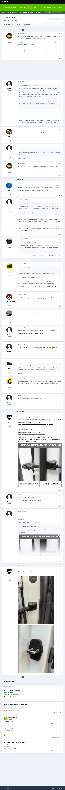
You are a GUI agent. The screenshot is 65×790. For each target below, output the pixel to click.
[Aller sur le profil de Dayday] (9, 363)
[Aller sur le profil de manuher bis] (4, 696)
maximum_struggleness (9, 301)
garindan (5, 692)
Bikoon (9, 245)
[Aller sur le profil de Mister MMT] (4, 735)
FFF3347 (9, 88)
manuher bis (8, 696)
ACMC (9, 318)
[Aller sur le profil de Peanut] (9, 186)
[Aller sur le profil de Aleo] (9, 381)
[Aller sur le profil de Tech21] (9, 417)
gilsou (5, 719)
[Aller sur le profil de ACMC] (9, 313)
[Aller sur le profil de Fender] (4, 24)
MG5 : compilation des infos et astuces (15, 704)
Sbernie (5, 744)
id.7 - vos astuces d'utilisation (12, 690)
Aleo (9, 386)
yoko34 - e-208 (8, 729)
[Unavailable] (39, 535)
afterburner (6, 705)
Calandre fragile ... (13, 717)
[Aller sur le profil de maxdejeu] (9, 347)
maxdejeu (9, 351)
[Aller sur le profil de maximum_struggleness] (9, 297)
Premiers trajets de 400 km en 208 (14, 742)
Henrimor (7, 721)
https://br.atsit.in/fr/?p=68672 (55, 115)
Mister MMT (8, 735)
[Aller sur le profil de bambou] (9, 330)
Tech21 (9, 422)
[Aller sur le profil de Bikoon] (9, 241)
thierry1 (9, 271)
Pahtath (32, 267)
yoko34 (5, 730)
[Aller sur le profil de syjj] (9, 514)
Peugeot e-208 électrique (24, 24)
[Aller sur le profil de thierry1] (9, 266)
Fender (8, 24)
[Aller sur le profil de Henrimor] (4, 721)
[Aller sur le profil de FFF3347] (9, 84)
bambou (9, 334)
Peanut (9, 190)
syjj (9, 518)
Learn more (2, 2)
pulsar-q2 (8, 710)
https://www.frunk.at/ (36, 273)
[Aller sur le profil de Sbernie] (4, 748)
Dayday (9, 368)
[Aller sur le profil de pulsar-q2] (4, 710)
